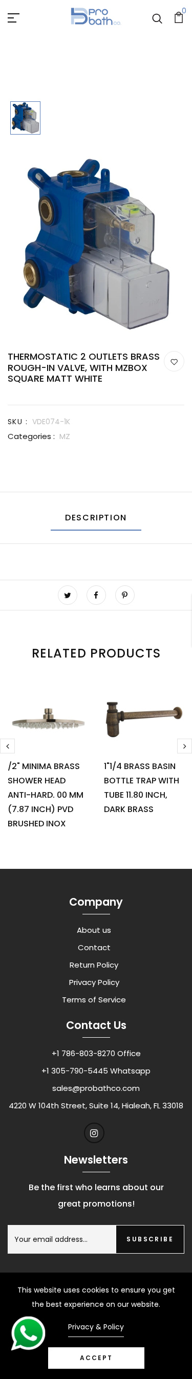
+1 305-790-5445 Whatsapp (96, 1070)
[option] (25, 119)
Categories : (31, 436)
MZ (64, 436)
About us (94, 930)
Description (96, 517)
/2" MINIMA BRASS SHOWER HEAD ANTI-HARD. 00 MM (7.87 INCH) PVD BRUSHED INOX (45, 794)
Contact (94, 947)
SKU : (18, 422)
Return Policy (94, 964)
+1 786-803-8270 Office (96, 1053)
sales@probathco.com (96, 1088)
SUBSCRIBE (150, 1239)
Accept (96, 1357)
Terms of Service (94, 999)
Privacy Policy (94, 982)
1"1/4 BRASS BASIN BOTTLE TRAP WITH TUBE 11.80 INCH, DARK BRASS (141, 787)
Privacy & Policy (96, 1327)
